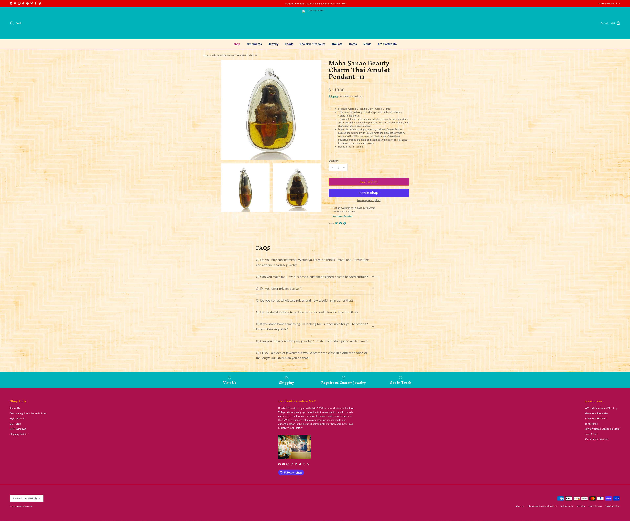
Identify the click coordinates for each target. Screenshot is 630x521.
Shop (236, 44)
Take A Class (591, 434)
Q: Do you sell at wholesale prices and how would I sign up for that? (304, 300)
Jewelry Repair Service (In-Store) (602, 428)
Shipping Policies (19, 434)
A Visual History (294, 427)
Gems (353, 44)
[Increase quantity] (344, 167)
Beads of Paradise (24, 506)
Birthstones (591, 423)
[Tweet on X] (336, 223)
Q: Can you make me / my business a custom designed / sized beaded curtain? (312, 277)
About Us (15, 408)
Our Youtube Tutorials (596, 439)
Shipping (333, 96)
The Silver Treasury (312, 44)
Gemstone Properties (596, 413)
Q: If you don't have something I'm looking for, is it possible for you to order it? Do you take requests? (312, 326)
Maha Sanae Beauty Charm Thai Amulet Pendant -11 (234, 55)
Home (206, 55)
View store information (343, 216)
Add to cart (369, 181)
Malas (367, 44)
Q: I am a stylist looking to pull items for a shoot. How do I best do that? (307, 312)
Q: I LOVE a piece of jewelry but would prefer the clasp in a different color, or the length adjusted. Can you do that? (311, 355)
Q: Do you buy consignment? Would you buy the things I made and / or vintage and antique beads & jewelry (312, 262)
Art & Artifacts (387, 44)
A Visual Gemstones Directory (601, 408)
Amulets (336, 44)
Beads (289, 44)
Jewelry (273, 44)
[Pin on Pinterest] (344, 223)
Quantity (333, 160)
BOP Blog (15, 423)
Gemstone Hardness (596, 418)
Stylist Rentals (17, 418)
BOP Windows (18, 428)
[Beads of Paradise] (315, 23)
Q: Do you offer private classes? (279, 288)
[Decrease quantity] (332, 167)
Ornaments (254, 44)
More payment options (368, 200)
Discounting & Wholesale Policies (28, 413)
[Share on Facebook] (340, 223)
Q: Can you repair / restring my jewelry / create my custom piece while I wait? (312, 341)
